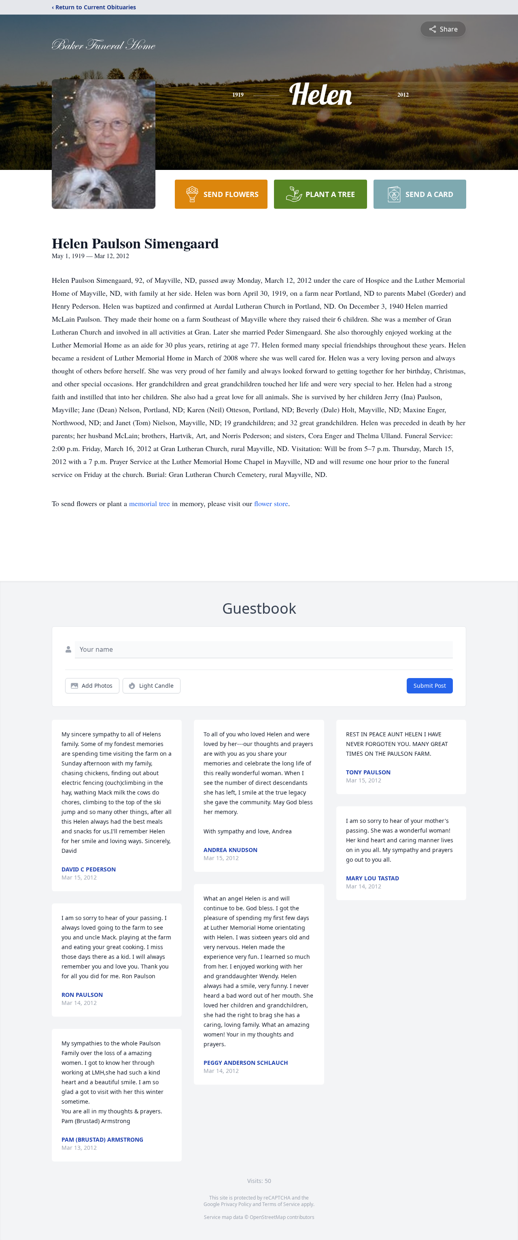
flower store (271, 503)
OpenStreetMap (268, 1217)
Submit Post (430, 685)
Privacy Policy (236, 1204)
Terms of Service (281, 1204)
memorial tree (149, 503)
